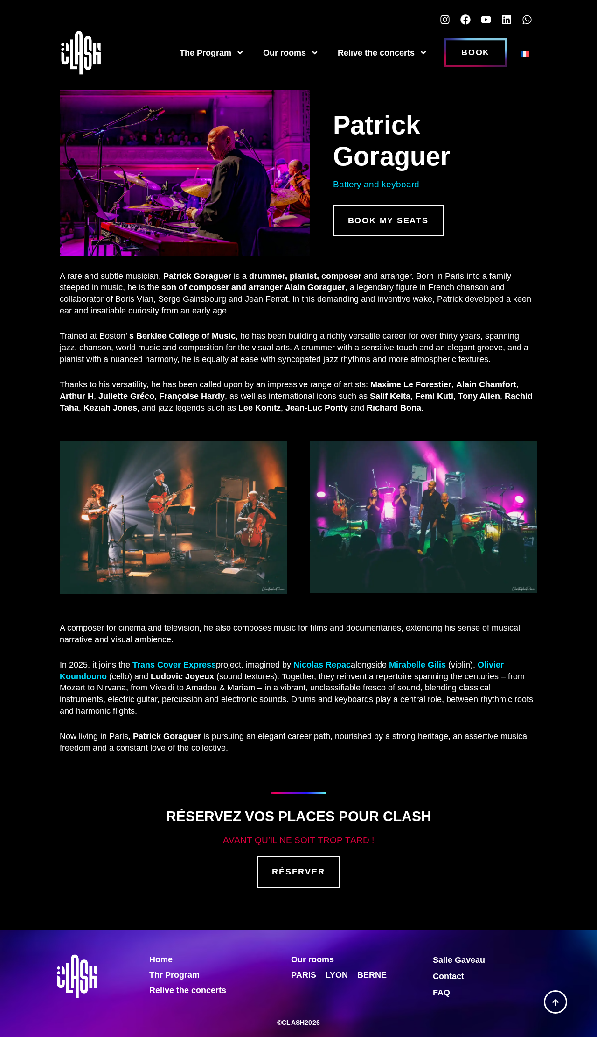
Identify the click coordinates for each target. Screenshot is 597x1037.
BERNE (372, 975)
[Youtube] (486, 19)
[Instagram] (445, 19)
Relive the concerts (376, 52)
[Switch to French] (525, 52)
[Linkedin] (506, 19)
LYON (337, 975)
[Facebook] (465, 19)
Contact (448, 976)
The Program (205, 52)
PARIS (303, 975)
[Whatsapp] (527, 19)
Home (161, 959)
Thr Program (174, 975)
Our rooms (284, 52)
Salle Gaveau (459, 960)
